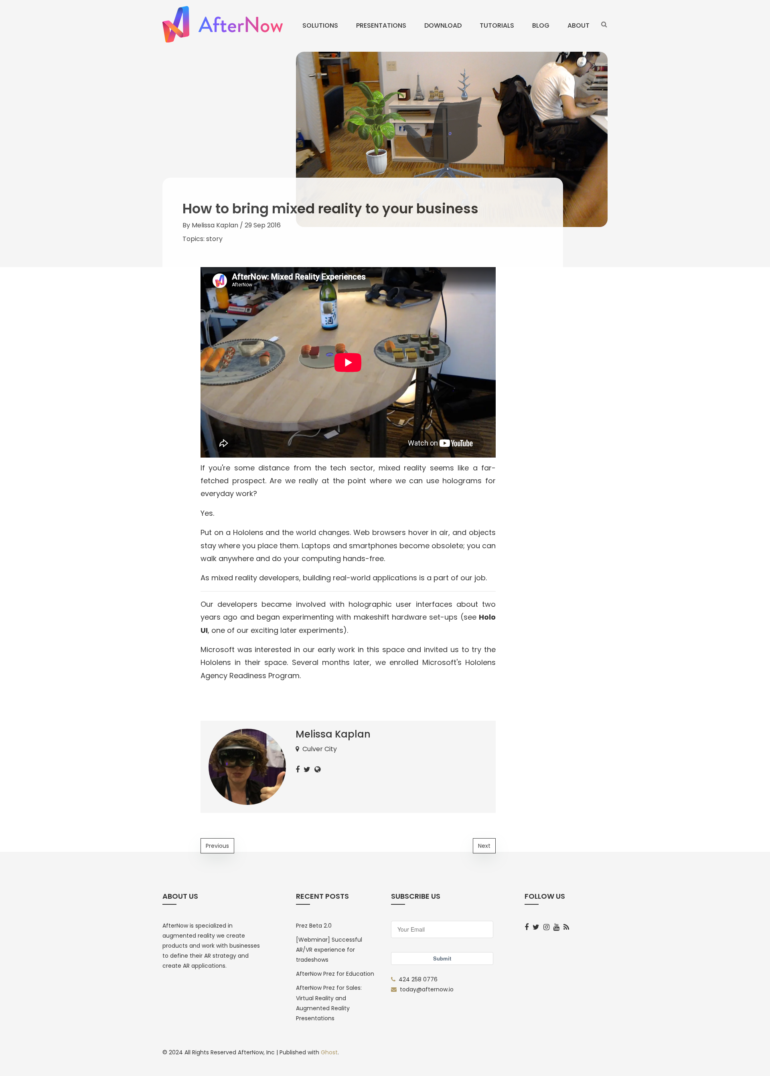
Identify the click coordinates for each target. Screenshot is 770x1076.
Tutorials (497, 25)
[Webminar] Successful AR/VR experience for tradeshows (329, 950)
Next (484, 846)
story (214, 238)
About (578, 25)
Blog (540, 25)
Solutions (320, 25)
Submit (442, 958)
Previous (217, 846)
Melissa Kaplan (215, 225)
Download (443, 25)
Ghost (329, 1052)
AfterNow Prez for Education (335, 974)
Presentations (381, 25)
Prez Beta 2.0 (314, 926)
